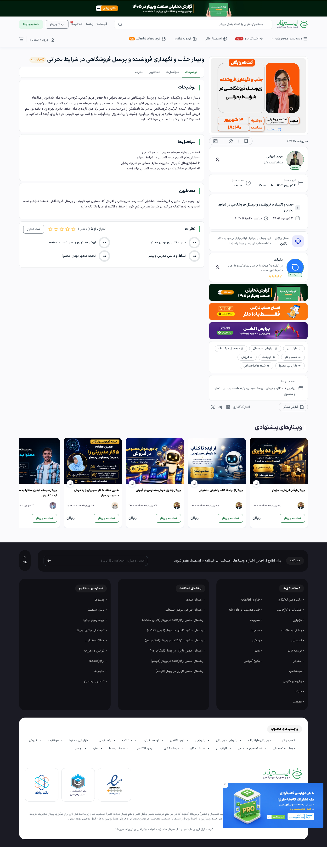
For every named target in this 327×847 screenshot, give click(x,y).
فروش (33, 740)
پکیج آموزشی (252, 661)
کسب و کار (289, 740)
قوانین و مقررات (94, 650)
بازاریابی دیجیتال (227, 740)
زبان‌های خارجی (293, 681)
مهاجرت (255, 630)
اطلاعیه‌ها (77, 24)
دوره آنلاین (177, 740)
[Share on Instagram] (213, 407)
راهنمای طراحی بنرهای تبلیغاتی (184, 609)
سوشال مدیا (117, 748)
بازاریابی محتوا (79, 740)
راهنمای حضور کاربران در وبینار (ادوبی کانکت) (175, 630)
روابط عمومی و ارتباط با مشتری (245, 388)
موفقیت (53, 740)
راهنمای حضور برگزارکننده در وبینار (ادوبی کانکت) (173, 620)
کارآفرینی (222, 748)
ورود (45, 40)
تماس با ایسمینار (94, 681)
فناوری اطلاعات (251, 599)
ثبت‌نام (34, 40)
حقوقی (298, 661)
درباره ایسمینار (96, 609)
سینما (299, 691)
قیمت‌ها (101, 24)
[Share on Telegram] (220, 407)
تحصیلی (297, 640)
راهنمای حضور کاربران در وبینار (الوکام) (180, 671)
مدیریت (255, 620)
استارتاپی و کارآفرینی (290, 609)
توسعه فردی (295, 650)
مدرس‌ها (99, 671)
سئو (96, 748)
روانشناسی (296, 671)
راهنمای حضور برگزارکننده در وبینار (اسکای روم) (174, 640)
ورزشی (256, 640)
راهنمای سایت (195, 599)
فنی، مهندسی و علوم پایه (245, 609)
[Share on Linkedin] (228, 407)
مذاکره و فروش (274, 388)
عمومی (298, 701)
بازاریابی (290, 388)
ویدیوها (100, 599)
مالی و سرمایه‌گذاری (290, 599)
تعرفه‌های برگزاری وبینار (90, 630)
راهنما (90, 24)
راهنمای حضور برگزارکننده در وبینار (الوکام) (177, 661)
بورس (79, 748)
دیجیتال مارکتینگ (259, 740)
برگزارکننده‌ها (97, 661)
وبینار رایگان (198, 748)
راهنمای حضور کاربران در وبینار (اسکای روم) (177, 650)
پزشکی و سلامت (292, 630)
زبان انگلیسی (143, 748)
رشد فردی (105, 740)
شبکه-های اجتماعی (250, 748)
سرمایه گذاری (171, 748)
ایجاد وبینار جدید (94, 620)
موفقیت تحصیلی (284, 748)
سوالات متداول (95, 640)
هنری (257, 650)
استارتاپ (127, 740)
